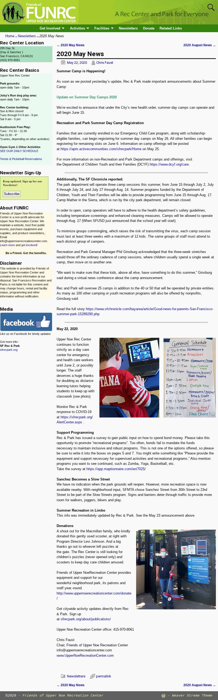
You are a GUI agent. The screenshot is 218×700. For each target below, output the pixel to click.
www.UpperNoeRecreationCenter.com (85, 655)
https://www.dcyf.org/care (169, 164)
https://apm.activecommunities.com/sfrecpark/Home (101, 149)
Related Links (171, 28)
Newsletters (128, 28)
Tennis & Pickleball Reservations (21, 159)
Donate (148, 28)
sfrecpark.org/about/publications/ (86, 619)
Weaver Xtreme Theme (192, 696)
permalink (103, 676)
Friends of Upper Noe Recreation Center (63, 696)
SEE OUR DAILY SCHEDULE (19, 151)
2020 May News (71, 45)
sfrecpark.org (9, 349)
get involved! (29, 245)
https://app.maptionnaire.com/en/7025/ (116, 469)
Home (9, 36)
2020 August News (199, 45)
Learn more (7, 245)
